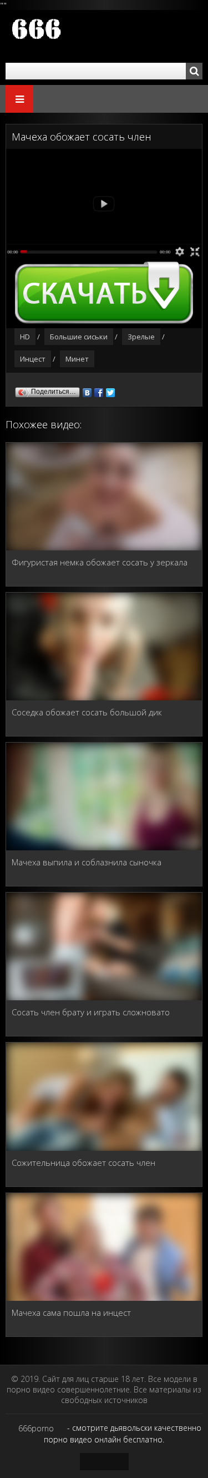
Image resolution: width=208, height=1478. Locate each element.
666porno (36, 1428)
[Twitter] (110, 389)
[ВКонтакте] (87, 389)
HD (25, 337)
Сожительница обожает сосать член (83, 1162)
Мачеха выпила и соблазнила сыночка (86, 862)
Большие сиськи (79, 337)
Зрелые (141, 337)
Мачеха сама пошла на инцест (71, 1312)
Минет (77, 359)
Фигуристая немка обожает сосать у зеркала (99, 562)
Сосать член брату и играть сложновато (91, 1012)
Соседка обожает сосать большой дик (87, 712)
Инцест (32, 359)
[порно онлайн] (72, 36)
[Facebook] (99, 389)
